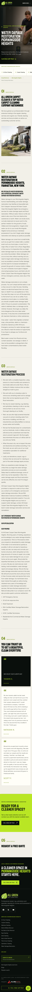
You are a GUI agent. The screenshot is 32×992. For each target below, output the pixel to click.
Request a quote (5, 970)
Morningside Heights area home (9, 965)
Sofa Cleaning (4, 935)
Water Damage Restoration (8, 946)
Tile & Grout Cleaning (6, 941)
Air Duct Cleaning (7, 72)
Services (26, 3)
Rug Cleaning (4, 933)
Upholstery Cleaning (6, 943)
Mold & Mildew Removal (7, 928)
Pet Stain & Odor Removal (7, 930)
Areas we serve (5, 77)
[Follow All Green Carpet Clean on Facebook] (3, 910)
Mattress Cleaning (5, 925)
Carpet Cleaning (20, 72)
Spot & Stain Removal (6, 938)
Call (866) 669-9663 (7, 59)
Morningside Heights (17, 77)
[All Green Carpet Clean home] (7, 3)
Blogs (2, 967)
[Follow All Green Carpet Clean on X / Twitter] (8, 910)
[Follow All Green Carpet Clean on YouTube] (13, 910)
